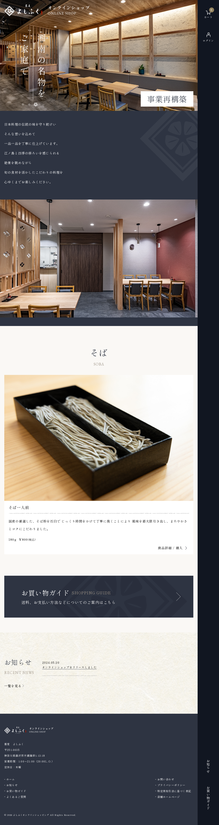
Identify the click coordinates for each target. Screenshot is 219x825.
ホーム (10, 779)
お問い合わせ (165, 779)
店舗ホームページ (168, 797)
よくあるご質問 (16, 797)
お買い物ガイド (16, 791)
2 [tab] (29, 104)
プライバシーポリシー (171, 785)
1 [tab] (23, 104)
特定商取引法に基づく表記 (174, 791)
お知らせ (12, 785)
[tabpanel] (99, 55)
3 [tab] (36, 104)
